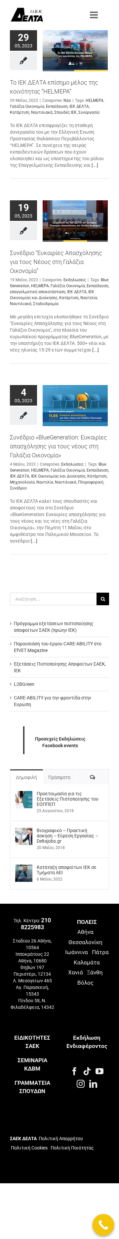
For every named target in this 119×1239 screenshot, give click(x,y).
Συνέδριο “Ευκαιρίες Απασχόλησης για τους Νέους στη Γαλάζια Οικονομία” (56, 261)
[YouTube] (99, 1071)
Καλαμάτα (87, 962)
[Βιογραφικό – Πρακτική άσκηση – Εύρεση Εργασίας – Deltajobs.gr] (23, 831)
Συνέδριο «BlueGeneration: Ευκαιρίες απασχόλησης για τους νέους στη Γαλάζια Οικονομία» (58, 446)
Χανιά (75, 972)
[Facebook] (74, 1071)
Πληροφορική (90, 482)
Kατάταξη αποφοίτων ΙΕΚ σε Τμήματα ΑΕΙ (67, 870)
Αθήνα (85, 932)
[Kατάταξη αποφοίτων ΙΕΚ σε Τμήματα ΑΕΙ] (23, 868)
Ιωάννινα (76, 952)
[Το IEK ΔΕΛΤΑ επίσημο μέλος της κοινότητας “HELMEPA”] (75, 50)
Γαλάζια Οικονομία (27, 106)
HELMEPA (94, 100)
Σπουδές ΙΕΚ (65, 112)
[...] (95, 165)
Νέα (67, 100)
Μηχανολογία (22, 482)
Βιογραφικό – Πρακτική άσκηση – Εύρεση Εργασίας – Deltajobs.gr (67, 836)
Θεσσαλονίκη (85, 942)
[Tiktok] (87, 1071)
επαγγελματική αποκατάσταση (37, 292)
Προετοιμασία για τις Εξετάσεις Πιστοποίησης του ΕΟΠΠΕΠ (68, 799)
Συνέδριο (18, 488)
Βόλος (85, 982)
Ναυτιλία (88, 297)
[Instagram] (81, 1084)
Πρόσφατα (59, 777)
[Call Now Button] (103, 1225)
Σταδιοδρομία (46, 303)
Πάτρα (100, 952)
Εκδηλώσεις (74, 280)
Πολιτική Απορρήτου (61, 1138)
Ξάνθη (95, 972)
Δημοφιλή (26, 777)
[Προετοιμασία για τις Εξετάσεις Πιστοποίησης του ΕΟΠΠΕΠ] (23, 794)
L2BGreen (24, 684)
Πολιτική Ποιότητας (72, 1147)
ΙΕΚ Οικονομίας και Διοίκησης (58, 476)
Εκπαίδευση (57, 106)
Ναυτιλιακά (42, 112)
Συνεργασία (88, 112)
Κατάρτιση (19, 112)
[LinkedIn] (93, 1084)
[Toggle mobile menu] (94, 15)
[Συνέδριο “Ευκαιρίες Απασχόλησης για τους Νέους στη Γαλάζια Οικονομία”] (75, 220)
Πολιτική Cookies (29, 1147)
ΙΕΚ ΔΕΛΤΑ (79, 106)
